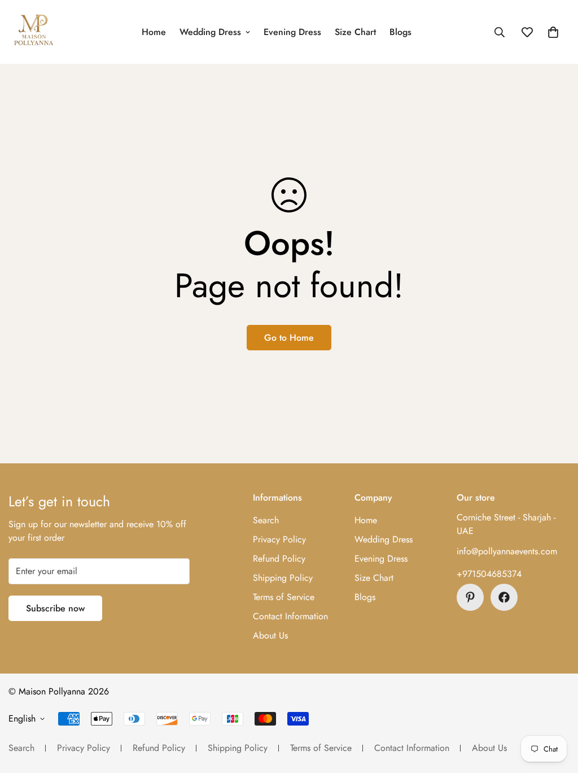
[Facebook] (504, 597)
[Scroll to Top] (556, 711)
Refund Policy (279, 558)
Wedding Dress (210, 31)
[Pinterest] (470, 597)
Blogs (400, 31)
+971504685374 (489, 573)
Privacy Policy (279, 539)
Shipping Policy (283, 577)
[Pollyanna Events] (33, 32)
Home (154, 31)
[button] (553, 32)
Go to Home (289, 337)
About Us (270, 635)
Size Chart (355, 31)
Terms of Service (283, 596)
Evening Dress (292, 31)
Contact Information (290, 616)
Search (266, 520)
